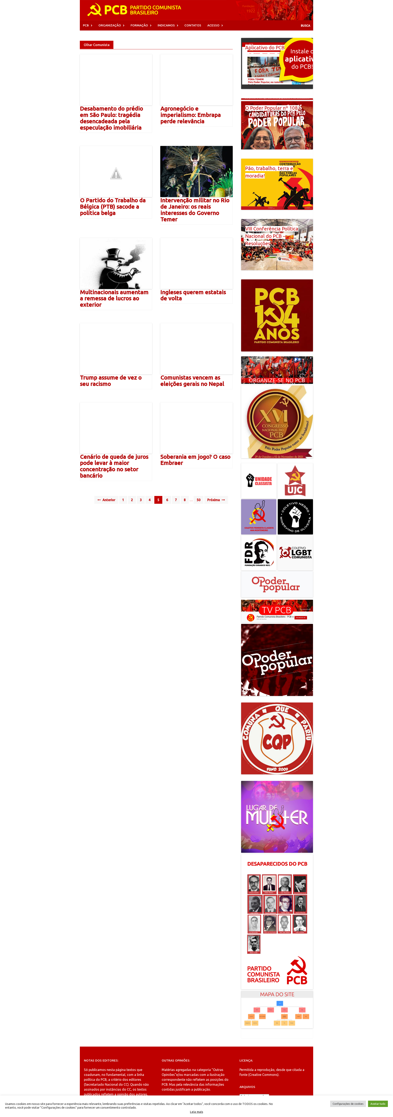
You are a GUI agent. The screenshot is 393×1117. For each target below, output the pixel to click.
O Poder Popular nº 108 (271, 108)
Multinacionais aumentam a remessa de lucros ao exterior (114, 298)
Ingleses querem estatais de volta (193, 295)
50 (198, 500)
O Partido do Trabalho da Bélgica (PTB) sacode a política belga (113, 206)
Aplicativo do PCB (265, 47)
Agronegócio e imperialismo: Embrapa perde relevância (190, 114)
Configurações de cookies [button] (348, 1103)
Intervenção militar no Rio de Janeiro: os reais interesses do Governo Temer (194, 209)
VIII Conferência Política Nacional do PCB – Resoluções (271, 236)
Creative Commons (263, 1074)
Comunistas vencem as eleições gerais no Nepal (192, 380)
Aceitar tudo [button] (377, 1103)
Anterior (108, 500)
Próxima (214, 500)
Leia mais (196, 1112)
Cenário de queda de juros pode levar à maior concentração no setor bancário (114, 466)
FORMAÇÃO (139, 25)
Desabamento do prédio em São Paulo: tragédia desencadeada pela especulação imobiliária (111, 117)
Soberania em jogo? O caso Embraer (195, 459)
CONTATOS (192, 25)
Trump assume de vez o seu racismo (111, 380)
